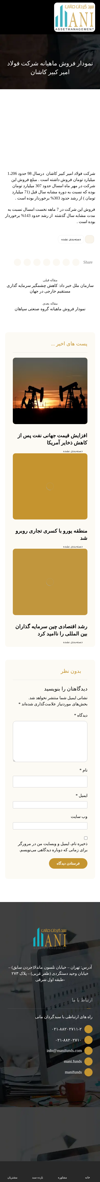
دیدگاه (80, 715)
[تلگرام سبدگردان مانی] (9, 12)
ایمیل (81, 795)
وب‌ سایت (79, 816)
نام (83, 770)
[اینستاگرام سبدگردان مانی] (18, 12)
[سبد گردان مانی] (74, 17)
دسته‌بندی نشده (71, 239)
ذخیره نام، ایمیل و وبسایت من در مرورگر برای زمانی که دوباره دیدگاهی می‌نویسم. (52, 847)
